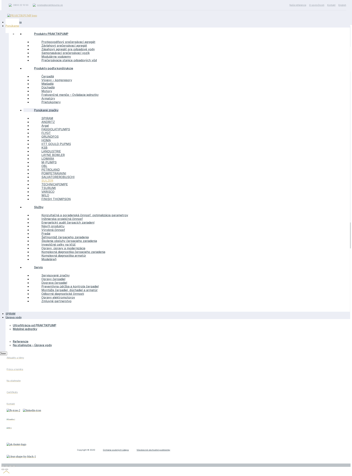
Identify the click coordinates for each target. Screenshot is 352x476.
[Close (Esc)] (2, 466)
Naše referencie (297, 5)
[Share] (6, 466)
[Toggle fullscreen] (10, 466)
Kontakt (331, 5)
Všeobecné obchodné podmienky (153, 450)
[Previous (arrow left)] (2, 469)
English (342, 5)
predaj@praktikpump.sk (50, 5)
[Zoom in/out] (13, 466)
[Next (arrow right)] (6, 469)
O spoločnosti (316, 5)
